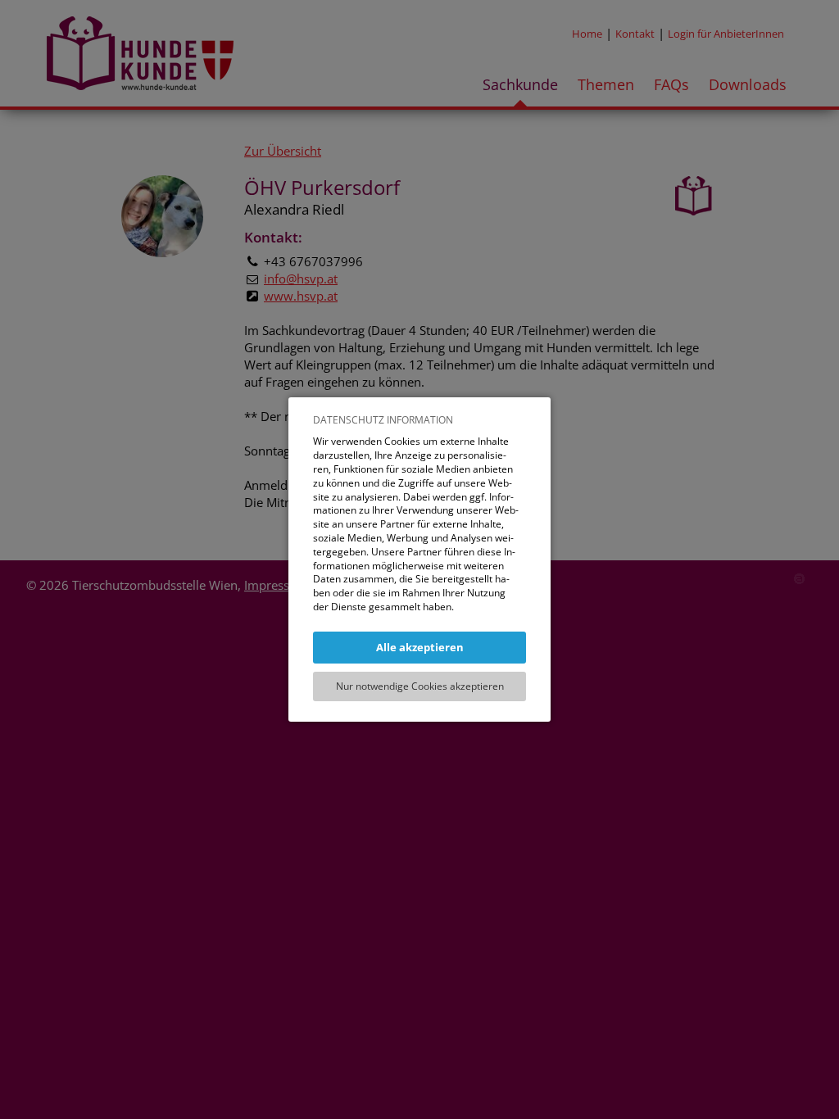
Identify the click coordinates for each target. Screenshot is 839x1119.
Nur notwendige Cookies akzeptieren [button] (420, 686)
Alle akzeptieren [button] (420, 647)
